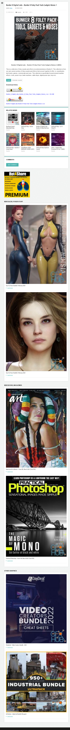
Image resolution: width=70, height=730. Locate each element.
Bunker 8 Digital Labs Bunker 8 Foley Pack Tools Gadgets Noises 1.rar (25, 103)
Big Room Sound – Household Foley (10, 127)
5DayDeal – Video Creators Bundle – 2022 (16, 645)
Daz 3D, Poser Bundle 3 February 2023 (15, 285)
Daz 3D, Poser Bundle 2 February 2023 (15, 373)
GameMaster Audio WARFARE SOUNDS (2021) (27, 148)
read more (10, 288)
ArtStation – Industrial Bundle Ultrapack (16, 714)
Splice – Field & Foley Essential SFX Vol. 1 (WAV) (58, 148)
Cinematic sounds (17, 80)
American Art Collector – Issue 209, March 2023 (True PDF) (21, 469)
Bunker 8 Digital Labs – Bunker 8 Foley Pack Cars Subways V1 (42, 128)
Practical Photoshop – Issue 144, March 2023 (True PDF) (20, 558)
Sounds (19, 12)
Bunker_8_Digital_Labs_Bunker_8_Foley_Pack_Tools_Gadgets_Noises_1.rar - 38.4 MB (30, 94)
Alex (11, 8)
